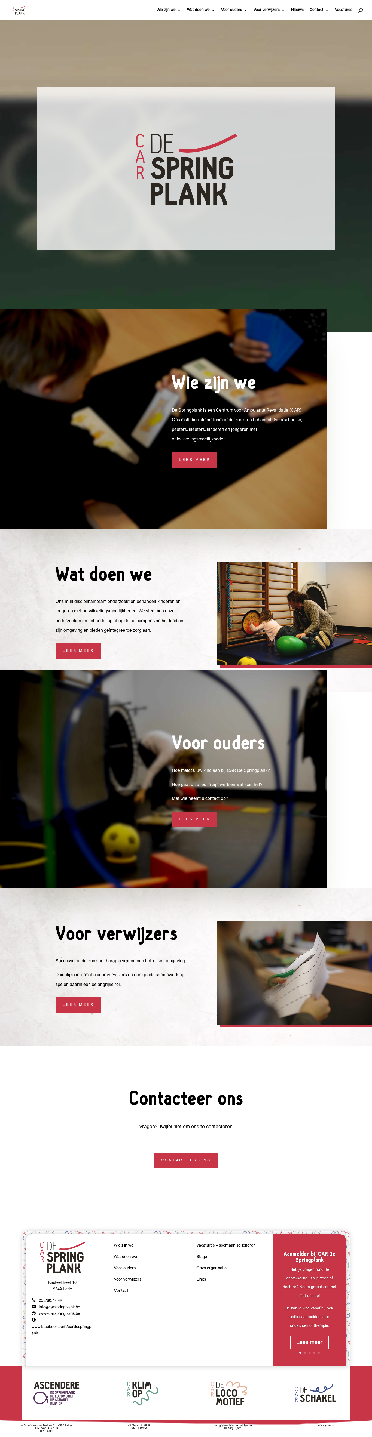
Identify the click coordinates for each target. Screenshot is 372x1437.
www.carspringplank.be (59, 1314)
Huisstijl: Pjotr (232, 1428)
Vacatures (343, 10)
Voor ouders (231, 10)
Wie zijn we (166, 10)
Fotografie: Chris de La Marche (233, 1425)
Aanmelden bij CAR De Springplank (309, 1257)
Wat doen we (198, 10)
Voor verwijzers (267, 10)
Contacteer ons (186, 1160)
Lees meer (194, 460)
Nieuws (297, 10)
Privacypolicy (326, 1425)
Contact (317, 10)
